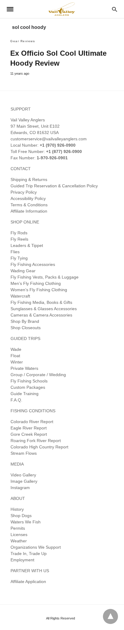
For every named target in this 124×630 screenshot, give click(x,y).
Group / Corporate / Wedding (38, 374)
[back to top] (110, 616)
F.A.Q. (16, 400)
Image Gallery (24, 481)
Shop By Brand (25, 321)
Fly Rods (19, 232)
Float (15, 355)
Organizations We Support (36, 547)
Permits (18, 528)
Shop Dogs (21, 515)
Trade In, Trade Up (29, 553)
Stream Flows (24, 453)
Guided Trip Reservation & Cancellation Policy (54, 185)
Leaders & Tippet (27, 245)
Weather (19, 540)
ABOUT (18, 498)
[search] (114, 9)
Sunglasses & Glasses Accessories (44, 308)
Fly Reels (19, 239)
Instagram (20, 487)
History (17, 509)
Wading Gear (23, 270)
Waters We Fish (26, 521)
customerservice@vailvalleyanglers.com (49, 138)
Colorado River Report (32, 421)
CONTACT (21, 168)
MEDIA (17, 464)
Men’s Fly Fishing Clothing (36, 283)
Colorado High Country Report (39, 446)
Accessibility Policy (28, 198)
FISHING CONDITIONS (33, 410)
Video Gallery (23, 474)
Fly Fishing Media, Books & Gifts (41, 302)
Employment (22, 559)
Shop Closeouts (26, 327)
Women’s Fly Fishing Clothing (39, 289)
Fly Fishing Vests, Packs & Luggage (45, 277)
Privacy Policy (24, 192)
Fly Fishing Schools (29, 381)
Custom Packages (28, 387)
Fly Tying (19, 258)
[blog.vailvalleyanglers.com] (61, 8)
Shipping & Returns (29, 179)
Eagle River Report (29, 428)
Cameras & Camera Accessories (41, 315)
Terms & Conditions (29, 204)
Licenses (19, 534)
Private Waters (24, 368)
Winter (17, 362)
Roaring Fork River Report (36, 440)
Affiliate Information (29, 211)
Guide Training (25, 393)
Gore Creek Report (29, 434)
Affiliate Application (28, 581)
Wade (16, 349)
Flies (15, 251)
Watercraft (20, 296)
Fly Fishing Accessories (33, 264)
